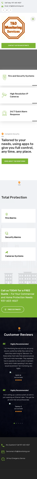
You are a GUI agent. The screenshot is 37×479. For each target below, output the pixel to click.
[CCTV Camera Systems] (18, 246)
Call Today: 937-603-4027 (13, 3)
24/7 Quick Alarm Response (18, 113)
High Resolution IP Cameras (19, 95)
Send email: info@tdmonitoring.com (18, 451)
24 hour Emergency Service (15, 458)
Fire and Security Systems (21, 76)
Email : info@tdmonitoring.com (14, 6)
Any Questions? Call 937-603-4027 (18, 445)
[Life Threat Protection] (18, 207)
